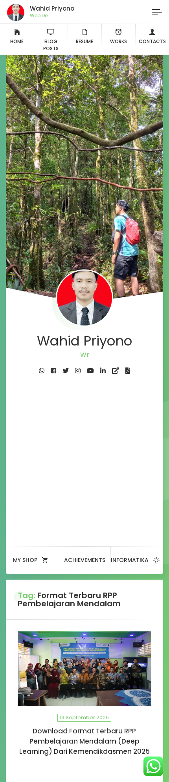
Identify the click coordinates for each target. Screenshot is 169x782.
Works (118, 41)
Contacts (152, 41)
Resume (84, 41)
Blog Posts (51, 45)
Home (17, 41)
